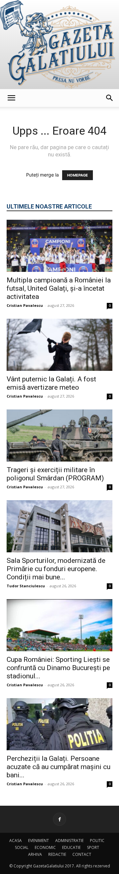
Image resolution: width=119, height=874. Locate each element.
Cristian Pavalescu (25, 305)
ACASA (15, 840)
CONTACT (81, 854)
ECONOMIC (45, 847)
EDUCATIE (71, 847)
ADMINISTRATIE (69, 840)
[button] (11, 98)
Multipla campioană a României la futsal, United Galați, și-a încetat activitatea (59, 288)
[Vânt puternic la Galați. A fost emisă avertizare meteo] (59, 345)
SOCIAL (21, 847)
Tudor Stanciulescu (26, 585)
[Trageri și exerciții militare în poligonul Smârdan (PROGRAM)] (59, 435)
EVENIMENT (38, 840)
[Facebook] (59, 819)
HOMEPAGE (77, 175)
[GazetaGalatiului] (59, 44)
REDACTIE (57, 854)
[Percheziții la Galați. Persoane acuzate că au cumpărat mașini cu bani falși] (59, 724)
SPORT (93, 847)
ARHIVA (35, 854)
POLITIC (97, 840)
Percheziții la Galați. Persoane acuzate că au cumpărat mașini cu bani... (58, 767)
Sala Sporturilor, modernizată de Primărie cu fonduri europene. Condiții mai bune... (56, 569)
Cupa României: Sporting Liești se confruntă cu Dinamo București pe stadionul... (58, 668)
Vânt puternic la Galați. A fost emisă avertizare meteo (51, 383)
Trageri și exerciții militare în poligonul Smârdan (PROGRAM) (55, 474)
